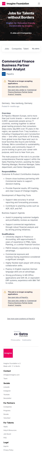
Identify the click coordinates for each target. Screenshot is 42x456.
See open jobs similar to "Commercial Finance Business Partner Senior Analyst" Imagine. (22, 92)
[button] (3, 3)
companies (16, 48)
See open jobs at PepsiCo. (18, 87)
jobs (7, 48)
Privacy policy (15, 340)
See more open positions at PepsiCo (21, 319)
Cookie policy (26, 340)
